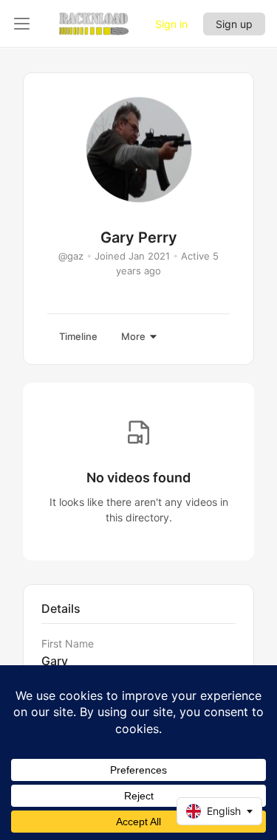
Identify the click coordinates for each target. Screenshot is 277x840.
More (133, 336)
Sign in (171, 24)
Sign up (234, 24)
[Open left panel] (22, 23)
